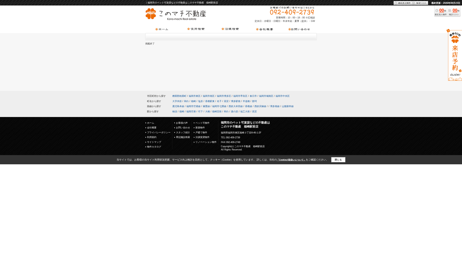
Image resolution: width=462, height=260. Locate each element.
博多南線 (275, 106)
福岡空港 (191, 111)
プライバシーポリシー (159, 132)
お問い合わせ (183, 127)
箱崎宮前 (217, 111)
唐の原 (234, 111)
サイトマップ (154, 142)
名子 (219, 101)
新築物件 (200, 127)
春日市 (253, 96)
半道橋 (246, 101)
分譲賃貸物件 (202, 137)
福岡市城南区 (266, 96)
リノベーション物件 (206, 142)
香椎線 (248, 106)
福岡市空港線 (193, 106)
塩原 (200, 101)
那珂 (254, 101)
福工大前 (245, 111)
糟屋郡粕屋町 (179, 96)
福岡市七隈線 (219, 106)
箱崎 (193, 101)
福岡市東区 (195, 96)
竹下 (200, 111)
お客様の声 (182, 123)
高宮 (226, 101)
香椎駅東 (210, 101)
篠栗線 (206, 106)
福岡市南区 (209, 96)
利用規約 (151, 137)
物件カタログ (154, 146)
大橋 (207, 111)
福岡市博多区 (224, 96)
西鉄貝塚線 (260, 106)
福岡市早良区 (240, 96)
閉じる (338, 159)
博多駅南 (235, 101)
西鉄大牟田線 (236, 106)
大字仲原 (177, 101)
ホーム (150, 123)
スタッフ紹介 (183, 132)
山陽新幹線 (288, 106)
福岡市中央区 (283, 96)
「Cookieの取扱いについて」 (291, 160)
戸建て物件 (201, 132)
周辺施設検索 (183, 137)
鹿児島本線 (178, 106)
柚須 (174, 111)
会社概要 (151, 127)
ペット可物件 (202, 123)
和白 (186, 101)
